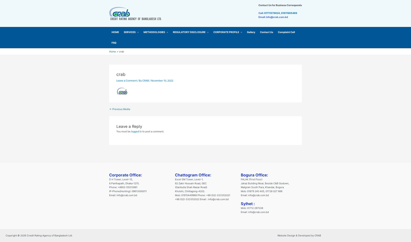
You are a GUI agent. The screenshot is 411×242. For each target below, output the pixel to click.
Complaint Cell (286, 32)
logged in (136, 131)
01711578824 (272, 13)
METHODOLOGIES (154, 32)
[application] (137, 32)
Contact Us (266, 32)
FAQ (114, 42)
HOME (115, 32)
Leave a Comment (126, 80)
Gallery (251, 32)
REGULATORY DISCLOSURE (189, 32)
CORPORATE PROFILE (226, 32)
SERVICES (130, 32)
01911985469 (289, 13)
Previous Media (119, 109)
